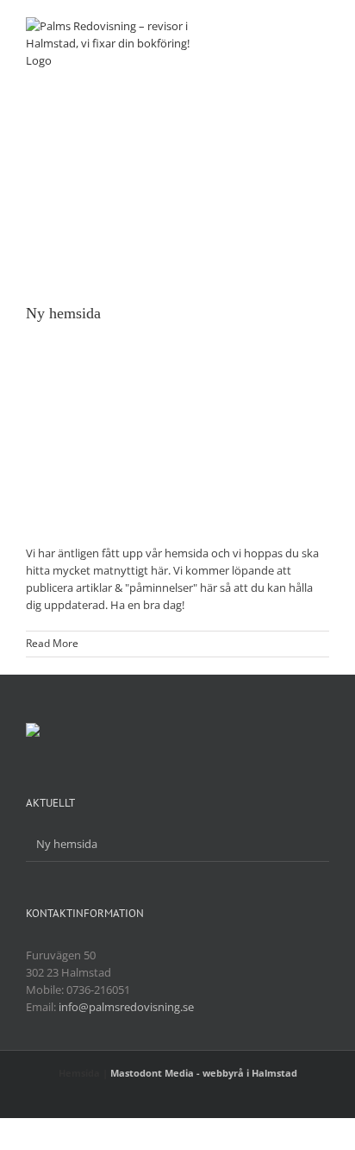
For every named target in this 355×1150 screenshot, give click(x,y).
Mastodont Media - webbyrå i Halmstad (203, 1072)
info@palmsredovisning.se (126, 1007)
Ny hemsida (63, 313)
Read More (52, 643)
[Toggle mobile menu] (322, 26)
